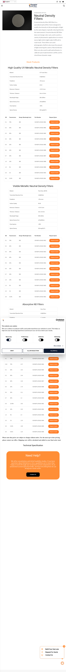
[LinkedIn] (60, 1)
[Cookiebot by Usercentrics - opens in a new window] (57, 320)
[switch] (25, 340)
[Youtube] (63, 1)
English (7, 1)
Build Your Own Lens (52, 649)
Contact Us (49, 655)
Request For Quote (51, 652)
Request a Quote (54, 122)
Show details (57, 346)
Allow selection (33, 350)
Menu (2, 6)
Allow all (53, 350)
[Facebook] (57, 1)
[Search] (64, 6)
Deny (12, 350)
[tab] (33, 62)
